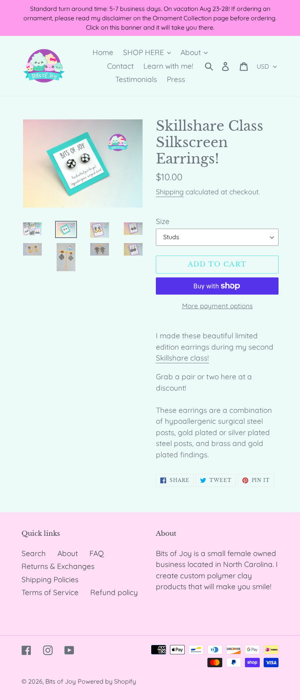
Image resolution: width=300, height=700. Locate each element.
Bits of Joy (60, 681)
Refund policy (114, 592)
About (67, 553)
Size (163, 221)
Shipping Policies (50, 579)
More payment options (217, 306)
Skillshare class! (182, 357)
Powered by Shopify (107, 681)
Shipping (170, 191)
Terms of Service (50, 592)
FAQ (96, 553)
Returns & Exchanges (58, 566)
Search (33, 553)
